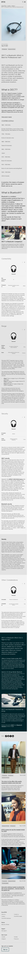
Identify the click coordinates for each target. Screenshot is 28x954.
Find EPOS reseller (18, 916)
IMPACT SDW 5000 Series (16, 479)
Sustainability (5, 883)
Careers (3, 916)
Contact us (16, 914)
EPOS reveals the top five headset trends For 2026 (13, 830)
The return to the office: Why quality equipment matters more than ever (12, 782)
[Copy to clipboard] (6, 736)
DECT (12, 725)
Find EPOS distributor (6, 918)
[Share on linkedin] (13, 736)
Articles (13, 5)
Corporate (4, 775)
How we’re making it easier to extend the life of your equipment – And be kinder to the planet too (13, 889)
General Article (11, 49)
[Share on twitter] (11, 736)
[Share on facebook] (8, 736)
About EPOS (3, 5)
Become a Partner (5, 924)
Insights (9, 5)
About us (3, 914)
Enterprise (4, 49)
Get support (4, 930)
